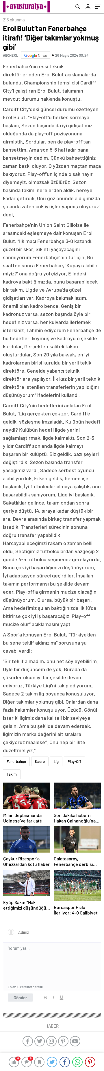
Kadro (40, 761)
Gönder (20, 997)
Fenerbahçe (16, 761)
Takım (12, 774)
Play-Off (74, 761)
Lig (56, 761)
